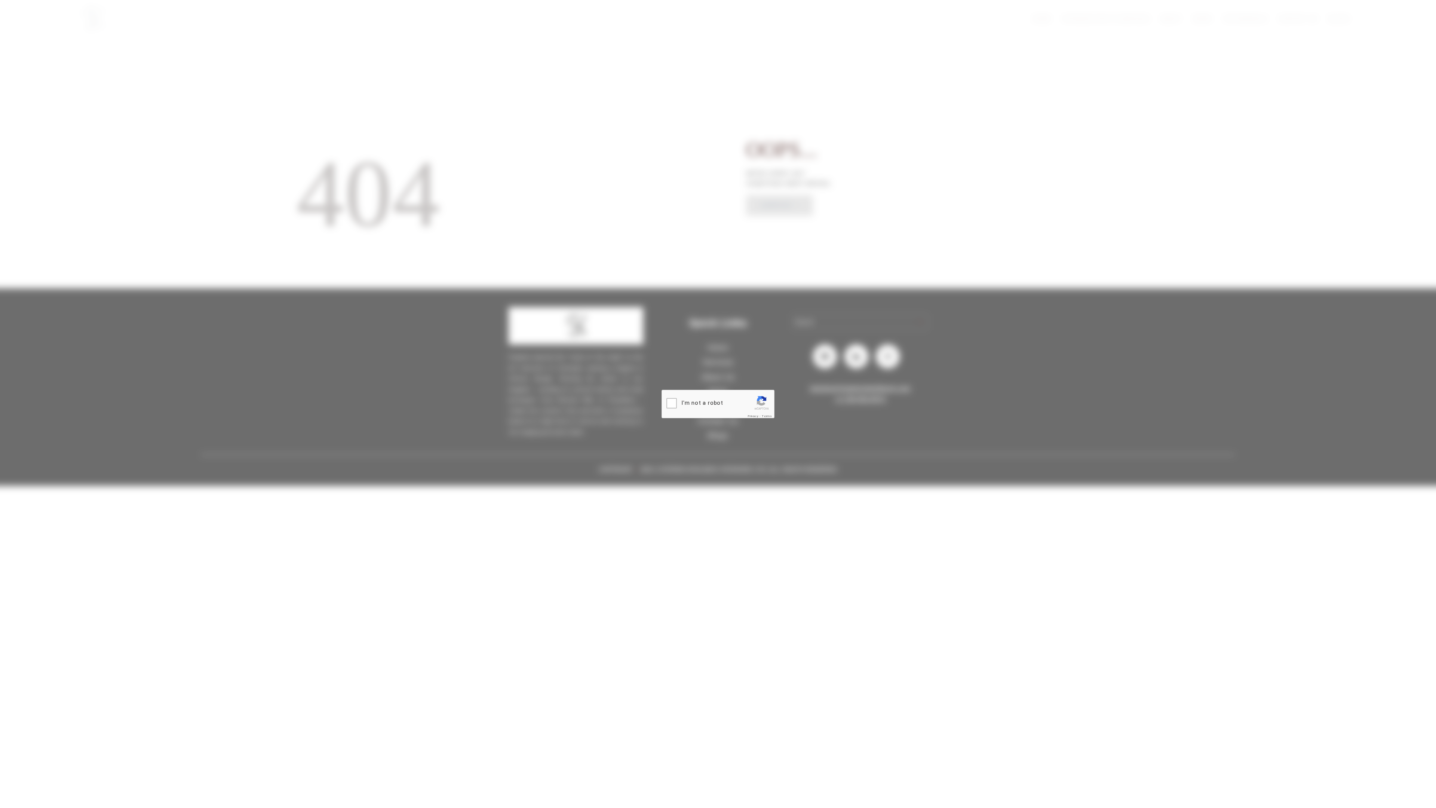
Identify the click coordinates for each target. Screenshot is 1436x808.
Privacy (753, 416)
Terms (767, 416)
